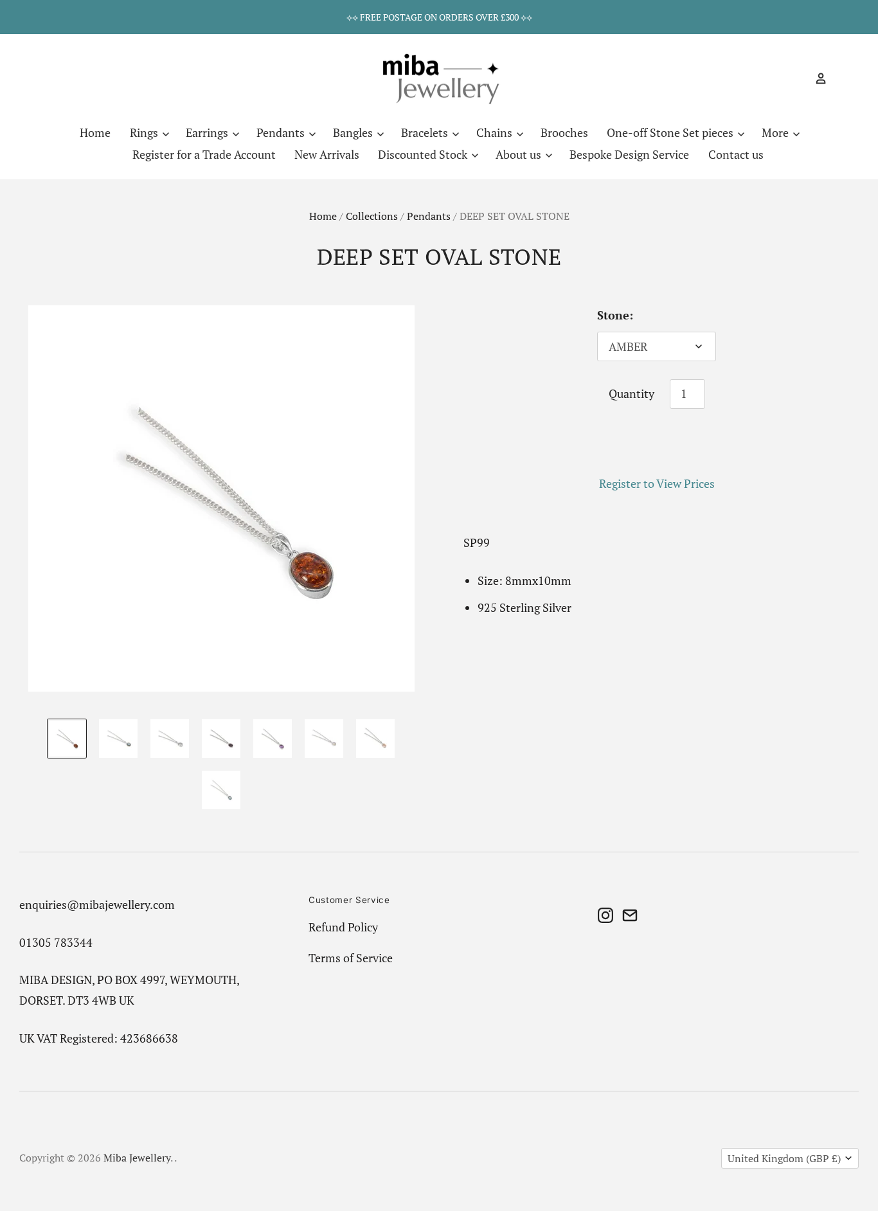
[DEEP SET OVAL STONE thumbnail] (67, 738)
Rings (145, 132)
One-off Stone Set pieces (671, 132)
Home (95, 132)
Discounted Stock (424, 154)
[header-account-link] (815, 78)
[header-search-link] (798, 78)
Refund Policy (343, 927)
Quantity (631, 393)
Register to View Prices (657, 483)
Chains (495, 132)
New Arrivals (326, 154)
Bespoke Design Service (629, 154)
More (776, 132)
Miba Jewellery (136, 1158)
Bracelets (426, 132)
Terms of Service (351, 957)
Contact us (736, 154)
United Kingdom (784, 1158)
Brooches (564, 132)
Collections (372, 216)
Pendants (281, 132)
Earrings (208, 132)
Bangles (354, 132)
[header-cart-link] (838, 78)
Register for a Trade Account (204, 154)
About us (520, 154)
